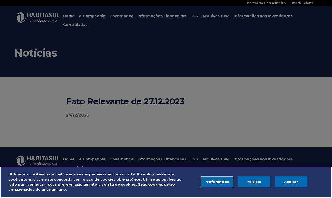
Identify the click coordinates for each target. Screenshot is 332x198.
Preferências (216, 182)
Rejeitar (254, 182)
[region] (166, 182)
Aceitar (291, 182)
